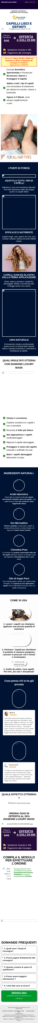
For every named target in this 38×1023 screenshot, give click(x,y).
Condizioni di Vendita (7, 1010)
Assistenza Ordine (30, 1010)
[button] (3, 803)
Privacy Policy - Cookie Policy (18, 1011)
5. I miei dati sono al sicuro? (17, 986)
